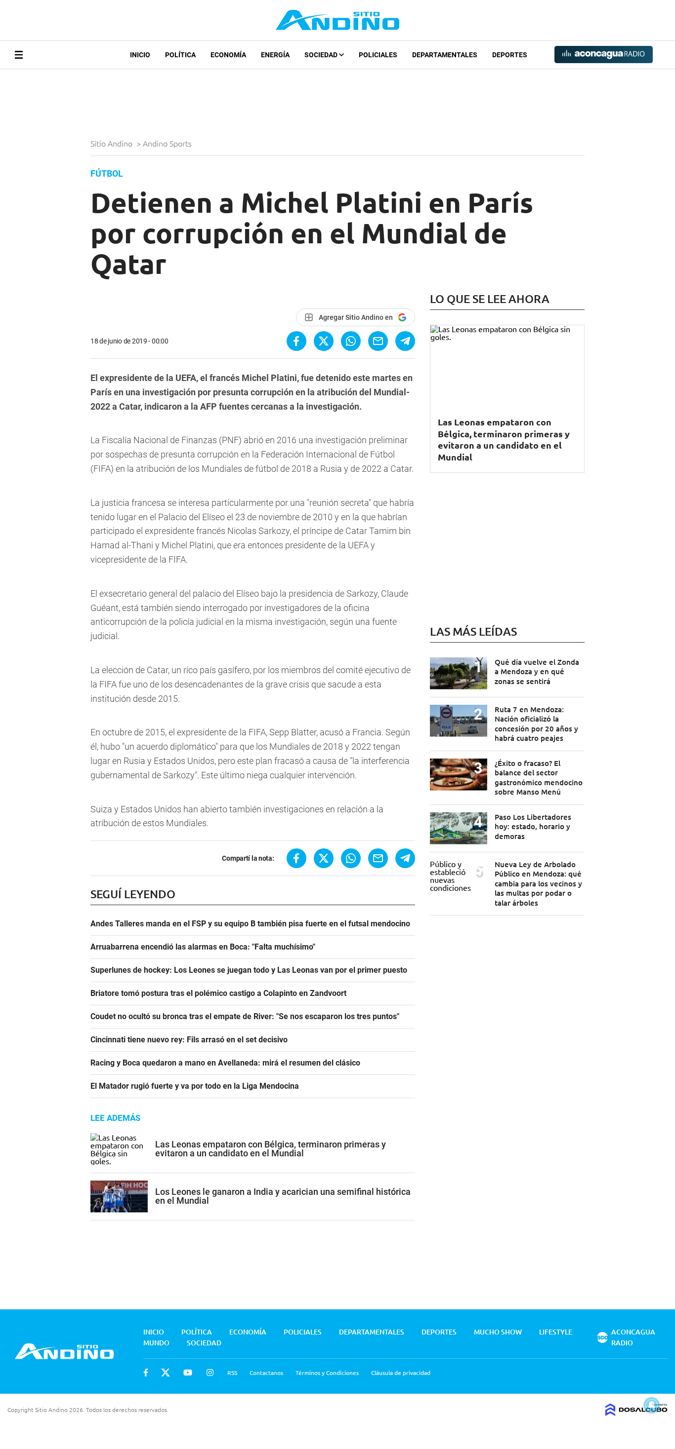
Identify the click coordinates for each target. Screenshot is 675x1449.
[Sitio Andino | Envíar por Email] (378, 341)
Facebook (145, 1372)
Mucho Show (498, 1331)
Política (180, 55)
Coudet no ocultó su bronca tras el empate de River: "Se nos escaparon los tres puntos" (244, 1017)
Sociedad (321, 54)
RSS (232, 1372)
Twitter (165, 1372)
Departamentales (444, 55)
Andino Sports (168, 143)
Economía (228, 55)
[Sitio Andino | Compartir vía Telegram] (405, 341)
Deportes (509, 55)
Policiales (378, 55)
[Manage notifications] (652, 1405)
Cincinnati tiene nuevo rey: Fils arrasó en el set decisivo (189, 1040)
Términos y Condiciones (327, 1372)
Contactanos (266, 1372)
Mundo (156, 1342)
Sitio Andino (112, 143)
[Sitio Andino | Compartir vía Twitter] (324, 341)
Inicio (140, 55)
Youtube (188, 1372)
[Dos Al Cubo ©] (636, 1412)
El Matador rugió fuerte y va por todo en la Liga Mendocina (194, 1086)
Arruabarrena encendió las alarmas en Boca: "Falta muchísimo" (202, 947)
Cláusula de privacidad (400, 1372)
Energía (275, 55)
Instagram (210, 1372)
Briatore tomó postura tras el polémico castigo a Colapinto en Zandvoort (218, 993)
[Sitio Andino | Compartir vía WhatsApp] (351, 341)
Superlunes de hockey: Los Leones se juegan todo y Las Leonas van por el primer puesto (248, 970)
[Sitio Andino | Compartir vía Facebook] (296, 341)
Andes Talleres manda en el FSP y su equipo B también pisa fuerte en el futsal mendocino (250, 924)
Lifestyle (555, 1331)
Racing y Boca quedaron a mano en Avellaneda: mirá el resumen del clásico (225, 1063)
